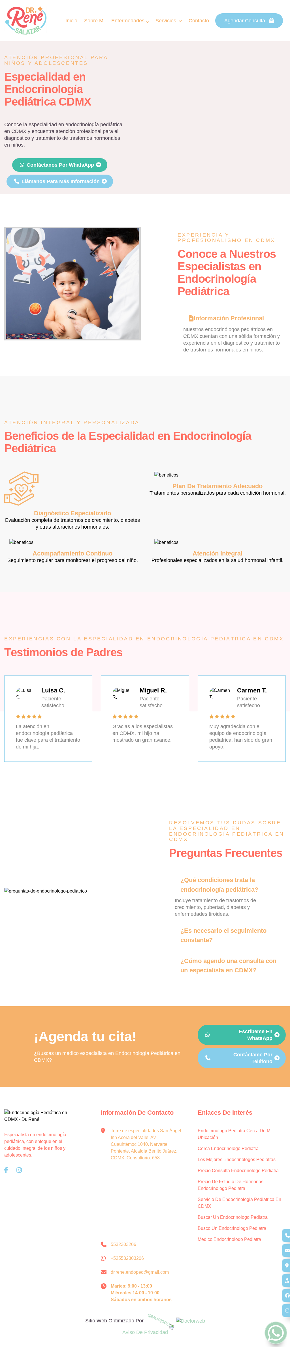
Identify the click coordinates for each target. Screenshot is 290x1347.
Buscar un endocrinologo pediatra (233, 1217)
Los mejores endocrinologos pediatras (237, 1159)
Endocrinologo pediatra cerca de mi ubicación (235, 1134)
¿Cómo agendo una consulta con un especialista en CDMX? (228, 965)
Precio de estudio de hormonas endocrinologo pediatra (230, 1185)
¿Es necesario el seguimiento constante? (223, 935)
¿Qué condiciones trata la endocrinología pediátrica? (219, 884)
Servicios (165, 20)
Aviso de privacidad (145, 1332)
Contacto (199, 20)
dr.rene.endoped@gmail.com (140, 1272)
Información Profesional (229, 318)
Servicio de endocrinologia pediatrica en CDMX (239, 1203)
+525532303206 (127, 1258)
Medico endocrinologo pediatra (229, 1239)
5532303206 (123, 1244)
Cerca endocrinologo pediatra (228, 1148)
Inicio (71, 20)
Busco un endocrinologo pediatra (232, 1228)
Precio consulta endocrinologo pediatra (238, 1170)
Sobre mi (94, 20)
